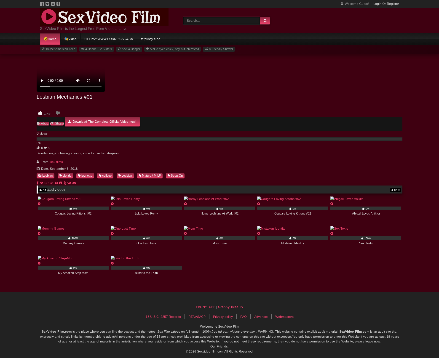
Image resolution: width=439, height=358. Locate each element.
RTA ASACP (197, 316)
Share (59, 123)
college (107, 175)
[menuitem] (50, 39)
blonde (67, 175)
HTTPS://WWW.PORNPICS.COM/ (108, 39)
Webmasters (284, 316)
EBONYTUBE (205, 307)
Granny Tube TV (230, 307)
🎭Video (70, 39)
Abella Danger (130, 49)
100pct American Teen (60, 49)
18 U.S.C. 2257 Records (163, 316)
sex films (56, 162)
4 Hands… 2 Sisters (98, 49)
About (44, 123)
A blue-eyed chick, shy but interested (174, 49)
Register (393, 3)
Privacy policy (223, 316)
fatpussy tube (150, 39)
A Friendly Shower (220, 49)
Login (377, 3)
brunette (86, 175)
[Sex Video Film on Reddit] (53, 3)
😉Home (50, 39)
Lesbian (47, 175)
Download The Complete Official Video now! (104, 121)
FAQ (243, 316)
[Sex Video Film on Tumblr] (58, 3)
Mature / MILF (151, 175)
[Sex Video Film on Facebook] (43, 3)
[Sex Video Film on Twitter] (48, 3)
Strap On (177, 175)
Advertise (261, 316)
